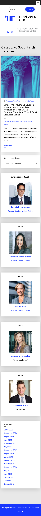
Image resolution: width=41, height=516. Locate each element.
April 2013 (8, 474)
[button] (38, 3)
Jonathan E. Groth (20, 406)
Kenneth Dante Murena (20, 207)
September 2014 (10, 467)
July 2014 (8, 470)
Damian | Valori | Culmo (20, 261)
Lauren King (20, 306)
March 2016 (8, 457)
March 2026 (8, 430)
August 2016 (9, 453)
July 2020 (8, 447)
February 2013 (9, 481)
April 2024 (8, 440)
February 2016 (9, 460)
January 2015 (9, 464)
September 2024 (10, 433)
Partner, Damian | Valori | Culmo (20, 211)
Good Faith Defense (27, 101)
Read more (8, 145)
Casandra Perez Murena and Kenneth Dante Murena (18, 123)
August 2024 (9, 436)
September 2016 (10, 450)
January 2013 (9, 484)
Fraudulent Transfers (13, 101)
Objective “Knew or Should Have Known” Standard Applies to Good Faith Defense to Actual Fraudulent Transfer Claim (20, 110)
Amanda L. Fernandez (20, 356)
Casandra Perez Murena (20, 257)
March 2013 (8, 477)
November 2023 (10, 443)
